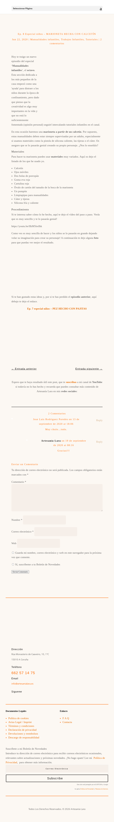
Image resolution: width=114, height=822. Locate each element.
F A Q (65, 718)
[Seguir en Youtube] (57, 397)
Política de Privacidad (87, 789)
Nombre (16, 519)
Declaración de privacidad (22, 729)
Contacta (67, 722)
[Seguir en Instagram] (46, 397)
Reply (99, 420)
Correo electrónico (22, 531)
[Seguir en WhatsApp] (77, 397)
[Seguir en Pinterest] (67, 397)
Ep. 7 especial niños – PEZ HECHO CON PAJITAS (57, 308)
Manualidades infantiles (44, 39)
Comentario (18, 481)
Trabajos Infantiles (72, 39)
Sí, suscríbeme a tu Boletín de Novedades (37, 564)
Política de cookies (18, 718)
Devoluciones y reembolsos (23, 733)
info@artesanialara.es (22, 683)
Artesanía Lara (51, 440)
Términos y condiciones (21, 725)
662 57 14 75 (23, 673)
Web (13, 543)
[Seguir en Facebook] (36, 397)
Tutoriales (92, 39)
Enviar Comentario (20, 572)
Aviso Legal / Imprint (20, 722)
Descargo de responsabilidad (23, 737)
